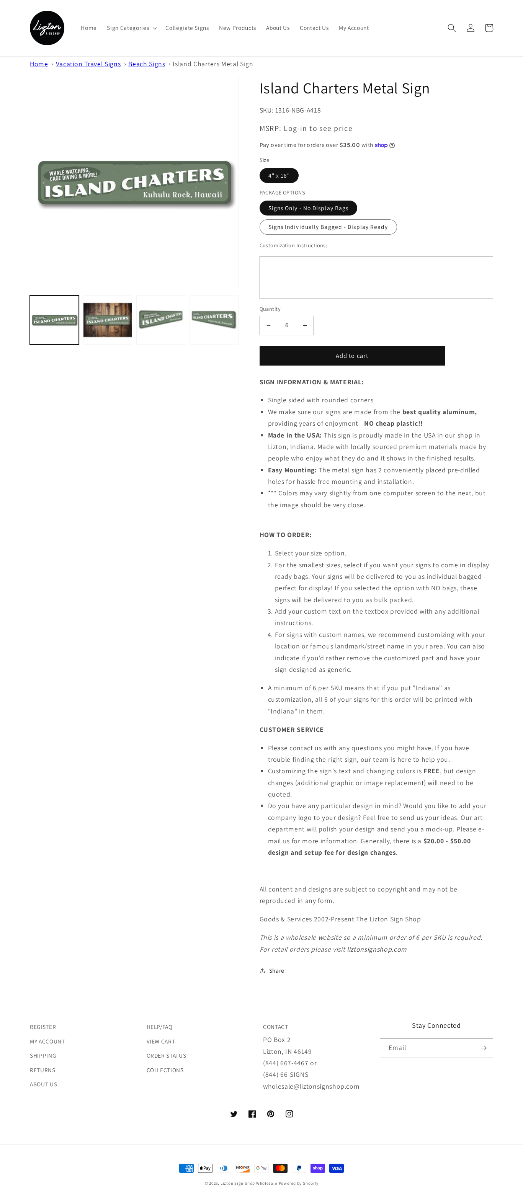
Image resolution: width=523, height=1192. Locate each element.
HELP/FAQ (160, 1026)
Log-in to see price (318, 128)
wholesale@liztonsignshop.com (311, 1086)
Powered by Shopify (299, 1183)
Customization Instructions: (293, 245)
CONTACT (275, 1026)
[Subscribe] (483, 1048)
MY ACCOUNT (47, 1041)
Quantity (270, 308)
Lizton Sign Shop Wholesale (249, 1183)
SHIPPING (43, 1055)
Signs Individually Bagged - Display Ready (328, 226)
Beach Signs (146, 63)
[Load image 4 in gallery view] (214, 320)
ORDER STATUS (166, 1055)
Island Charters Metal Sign (213, 63)
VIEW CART (161, 1041)
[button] (131, 28)
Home (39, 63)
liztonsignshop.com (377, 949)
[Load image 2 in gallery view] (107, 320)
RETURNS (43, 1070)
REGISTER (43, 1026)
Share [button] (276, 970)
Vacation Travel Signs (88, 63)
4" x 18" (279, 175)
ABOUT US (43, 1084)
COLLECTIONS (165, 1070)
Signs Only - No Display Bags (308, 208)
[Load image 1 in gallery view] (54, 320)
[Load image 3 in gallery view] (160, 320)
